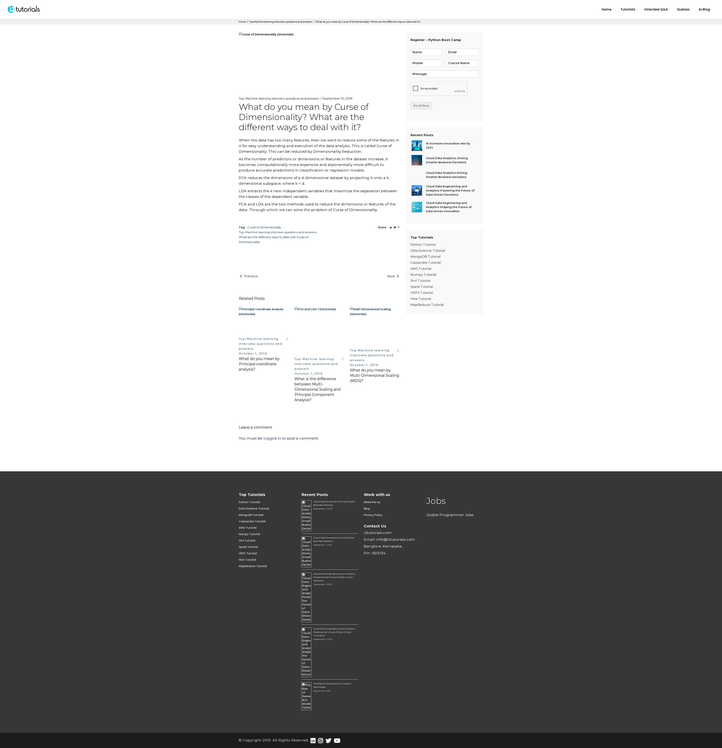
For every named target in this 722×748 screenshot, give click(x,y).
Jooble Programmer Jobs (450, 515)
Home (242, 21)
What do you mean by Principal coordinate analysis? (259, 363)
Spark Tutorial (421, 287)
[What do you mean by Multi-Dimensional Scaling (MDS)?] (375, 325)
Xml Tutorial (420, 280)
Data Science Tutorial (427, 250)
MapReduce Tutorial (427, 305)
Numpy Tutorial (423, 274)
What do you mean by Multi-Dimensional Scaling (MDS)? (374, 375)
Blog (367, 508)
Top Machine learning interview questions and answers (280, 21)
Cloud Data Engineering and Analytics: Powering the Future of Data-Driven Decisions (334, 577)
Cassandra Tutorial (425, 262)
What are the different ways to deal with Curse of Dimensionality (274, 239)
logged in (272, 438)
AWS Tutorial (421, 268)
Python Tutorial (423, 244)
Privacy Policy (373, 515)
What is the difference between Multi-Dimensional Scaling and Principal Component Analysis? (317, 389)
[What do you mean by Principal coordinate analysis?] (264, 320)
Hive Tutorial (420, 299)
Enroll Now (421, 105)
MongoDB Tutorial (425, 256)
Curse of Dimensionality (264, 227)
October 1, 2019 (253, 353)
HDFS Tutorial (421, 293)
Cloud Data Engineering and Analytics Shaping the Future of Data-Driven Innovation (334, 632)
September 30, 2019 (337, 98)
